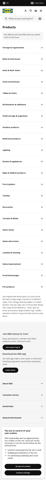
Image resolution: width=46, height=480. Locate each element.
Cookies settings (23, 473)
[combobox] (20, 18)
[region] (23, 452)
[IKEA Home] (8, 11)
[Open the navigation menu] (40, 10)
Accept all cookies (23, 466)
